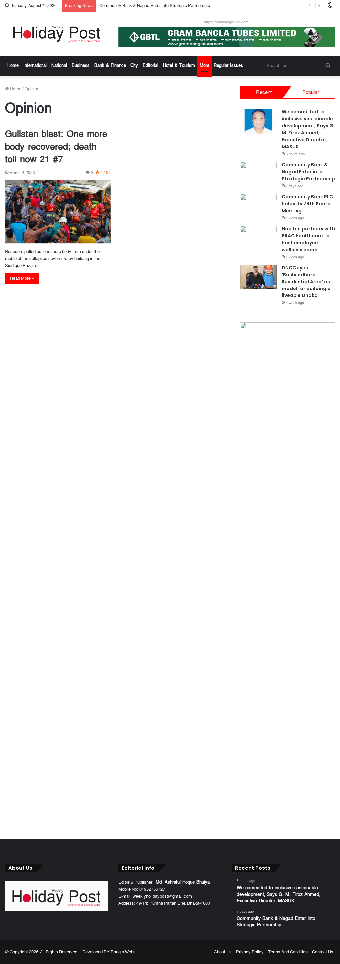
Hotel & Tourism (179, 66)
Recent (264, 92)
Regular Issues (228, 66)
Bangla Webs (123, 952)
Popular (310, 92)
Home (13, 66)
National (59, 66)
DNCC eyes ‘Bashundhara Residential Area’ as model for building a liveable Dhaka (306, 281)
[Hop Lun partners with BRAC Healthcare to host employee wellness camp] (258, 238)
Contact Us (322, 952)
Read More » (22, 278)
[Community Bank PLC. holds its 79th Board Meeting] (258, 206)
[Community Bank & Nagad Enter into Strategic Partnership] (258, 174)
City (134, 66)
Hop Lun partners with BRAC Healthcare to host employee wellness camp (308, 239)
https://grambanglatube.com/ (226, 22)
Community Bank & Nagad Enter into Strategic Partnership (154, 6)
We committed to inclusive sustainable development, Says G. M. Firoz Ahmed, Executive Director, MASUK (308, 129)
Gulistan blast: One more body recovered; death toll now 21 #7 (56, 146)
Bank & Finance (110, 66)
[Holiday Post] (56, 33)
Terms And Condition (288, 952)
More (204, 66)
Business (81, 66)
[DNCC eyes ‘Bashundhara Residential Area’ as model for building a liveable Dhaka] (258, 277)
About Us (223, 952)
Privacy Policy (250, 952)
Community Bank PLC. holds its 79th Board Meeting (308, 203)
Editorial (150, 66)
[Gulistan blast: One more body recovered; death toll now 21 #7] (58, 212)
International (35, 66)
